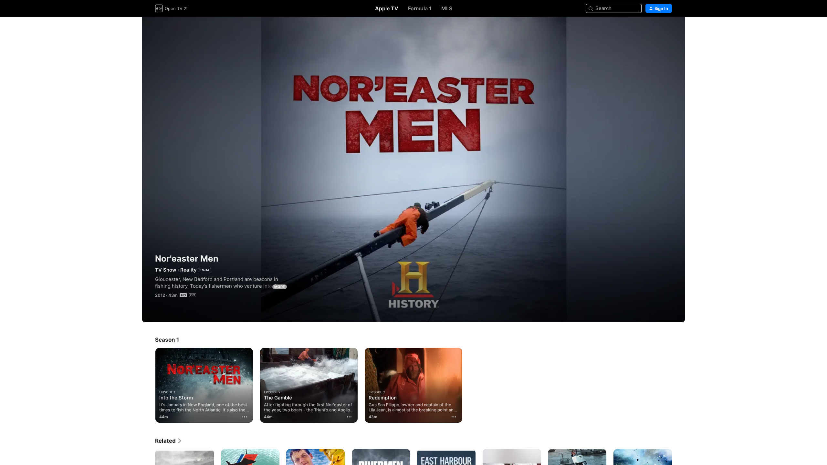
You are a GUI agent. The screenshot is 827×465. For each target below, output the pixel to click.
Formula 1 (420, 8)
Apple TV (386, 8)
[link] (168, 440)
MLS (446, 8)
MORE (279, 286)
